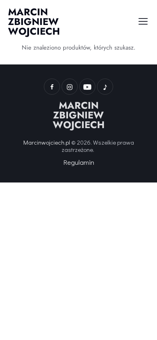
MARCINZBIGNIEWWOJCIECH (79, 115)
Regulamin (78, 162)
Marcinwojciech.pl (46, 142)
